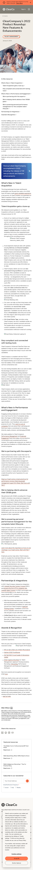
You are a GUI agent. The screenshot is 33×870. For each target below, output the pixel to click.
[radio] (6, 788)
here (6, 674)
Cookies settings (16, 854)
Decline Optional (16, 863)
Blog (6, 16)
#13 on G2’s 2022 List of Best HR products (17, 649)
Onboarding (14, 664)
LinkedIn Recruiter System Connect (15, 586)
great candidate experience (23, 193)
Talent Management (11, 36)
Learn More (19, 3)
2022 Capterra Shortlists (11, 660)
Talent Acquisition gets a (13, 85)
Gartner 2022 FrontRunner (12, 652)
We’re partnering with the (14, 96)
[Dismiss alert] (30, 2)
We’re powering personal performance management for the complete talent (15, 106)
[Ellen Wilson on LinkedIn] (11, 708)
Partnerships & (10, 111)
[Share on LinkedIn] (2, 733)
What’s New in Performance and (15, 93)
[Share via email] (13, 733)
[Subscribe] (27, 780)
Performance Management (9, 436)
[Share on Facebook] (6, 733)
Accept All (16, 858)
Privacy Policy (22, 840)
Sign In (23, 9)
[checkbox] (16, 788)
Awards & (8, 114)
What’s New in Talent (11, 83)
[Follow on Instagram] (9, 733)
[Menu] (29, 9)
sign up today (7, 696)
